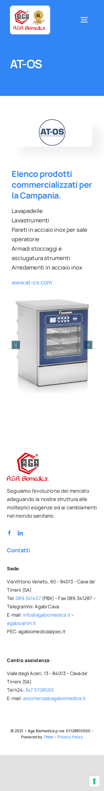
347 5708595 (39, 688)
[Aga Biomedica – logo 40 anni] (29, 11)
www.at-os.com (32, 282)
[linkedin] (20, 531)
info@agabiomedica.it (46, 613)
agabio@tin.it (21, 621)
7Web (49, 735)
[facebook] (9, 531)
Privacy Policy (70, 735)
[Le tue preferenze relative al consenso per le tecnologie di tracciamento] (94, 781)
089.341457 (28, 596)
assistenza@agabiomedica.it (54, 696)
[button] (16, 344)
